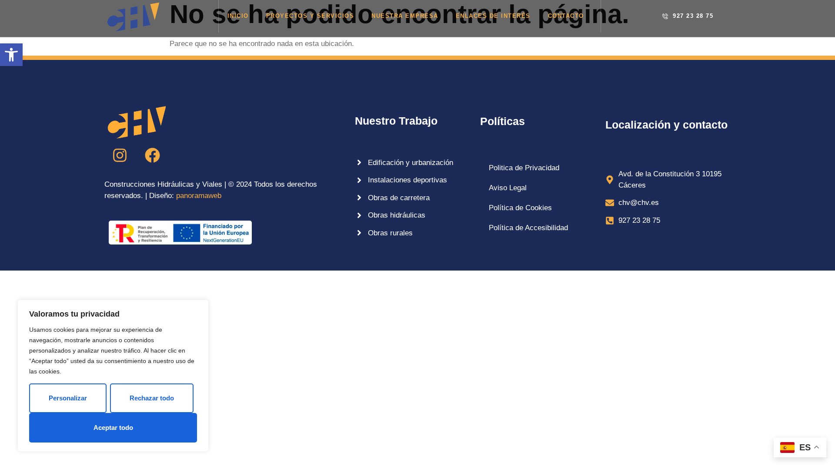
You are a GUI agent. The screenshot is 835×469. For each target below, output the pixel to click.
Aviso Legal (508, 188)
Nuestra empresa (404, 16)
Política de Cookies (520, 208)
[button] (11, 54)
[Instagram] (119, 155)
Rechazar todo (152, 398)
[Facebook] (152, 155)
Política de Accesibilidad (528, 228)
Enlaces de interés (493, 16)
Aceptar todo (113, 427)
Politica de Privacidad (524, 168)
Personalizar (68, 398)
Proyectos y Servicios (310, 16)
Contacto (566, 16)
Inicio (238, 16)
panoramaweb (198, 196)
